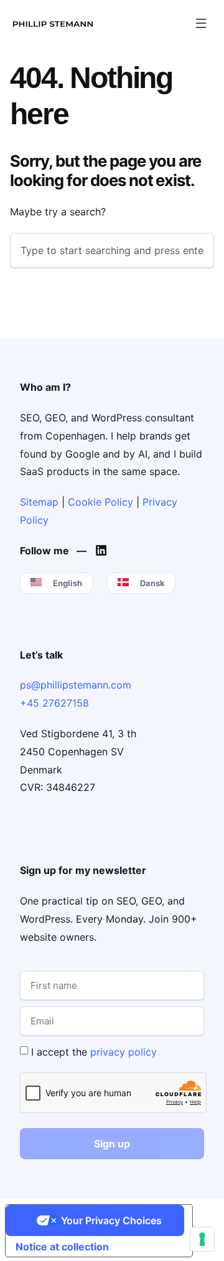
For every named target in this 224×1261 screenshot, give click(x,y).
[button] (200, 23)
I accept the (94, 1052)
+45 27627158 (54, 703)
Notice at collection (62, 1246)
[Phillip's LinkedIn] (104, 550)
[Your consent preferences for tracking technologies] (202, 1239)
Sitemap (39, 502)
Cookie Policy (100, 502)
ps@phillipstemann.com (75, 685)
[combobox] (112, 250)
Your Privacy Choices (111, 1220)
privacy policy (123, 1052)
